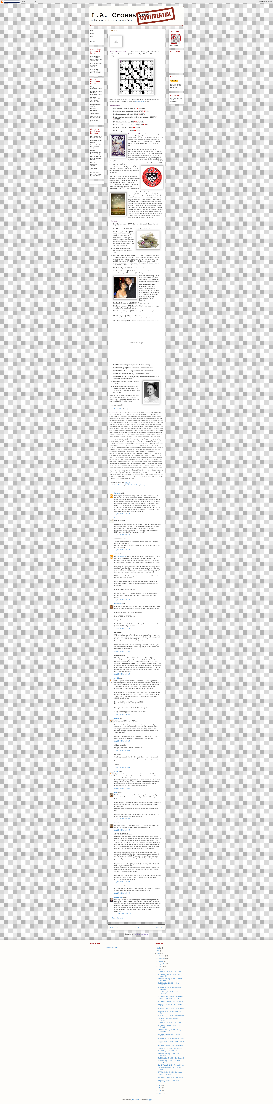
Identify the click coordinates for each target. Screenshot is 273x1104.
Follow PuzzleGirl (115, 409)
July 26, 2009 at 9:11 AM (122, 628)
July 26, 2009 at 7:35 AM (122, 550)
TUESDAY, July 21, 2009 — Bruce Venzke (171, 1008)
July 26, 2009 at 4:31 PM (122, 830)
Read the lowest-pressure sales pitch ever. (176, 86)
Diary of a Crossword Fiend (96, 87)
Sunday (142, 485)
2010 (158, 951)
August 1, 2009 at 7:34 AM (122, 914)
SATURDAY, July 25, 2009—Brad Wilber (170, 996)
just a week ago (122, 556)
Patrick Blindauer (93, 109)
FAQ (91, 36)
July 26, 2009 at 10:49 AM (122, 767)
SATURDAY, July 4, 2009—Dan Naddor (170, 1072)
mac (115, 792)
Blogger (149, 1099)
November (162, 958)
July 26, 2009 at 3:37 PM (122, 819)
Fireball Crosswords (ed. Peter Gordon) (96, 152)
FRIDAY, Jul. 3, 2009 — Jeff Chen (168, 1075)
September (162, 964)
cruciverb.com (139, 101)
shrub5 (116, 678)
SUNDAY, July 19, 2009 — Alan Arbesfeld (171, 1015)
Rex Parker (117, 604)
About (92, 33)
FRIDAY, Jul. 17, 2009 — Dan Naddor (169, 1022)
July (160, 969)
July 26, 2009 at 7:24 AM (122, 535)
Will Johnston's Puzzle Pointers (96, 137)
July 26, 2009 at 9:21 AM (122, 651)
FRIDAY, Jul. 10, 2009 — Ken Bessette (170, 1048)
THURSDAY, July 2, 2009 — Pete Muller (170, 1077)
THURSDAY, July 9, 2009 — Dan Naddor (170, 1051)
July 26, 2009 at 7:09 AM (122, 514)
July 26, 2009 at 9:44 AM (122, 741)
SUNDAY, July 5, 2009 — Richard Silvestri (171, 1065)
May (160, 1088)
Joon (116, 554)
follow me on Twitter (112, 947)
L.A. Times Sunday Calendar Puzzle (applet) (96, 71)
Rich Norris (135, 485)
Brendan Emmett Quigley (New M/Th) (95, 146)
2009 (158, 953)
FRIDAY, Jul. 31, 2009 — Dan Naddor (169, 971)
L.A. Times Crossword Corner (96, 121)
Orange (116, 518)
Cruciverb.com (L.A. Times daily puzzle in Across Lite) (96, 59)
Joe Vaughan (118, 897)
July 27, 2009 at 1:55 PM (122, 893)
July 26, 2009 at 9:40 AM (122, 714)
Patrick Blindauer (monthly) (93, 164)
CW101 (92, 39)
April (160, 1090)
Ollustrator (135, 1099)
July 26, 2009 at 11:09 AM (122, 788)
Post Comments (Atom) (141, 934)
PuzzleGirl (128, 485)
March (161, 1093)
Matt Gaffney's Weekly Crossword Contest (96, 158)
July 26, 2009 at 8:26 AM (122, 600)
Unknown (117, 493)
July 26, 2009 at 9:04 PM (122, 882)
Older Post (159, 927)
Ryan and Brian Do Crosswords (95, 116)
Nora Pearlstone (119, 485)
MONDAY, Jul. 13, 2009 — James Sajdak (171, 1038)
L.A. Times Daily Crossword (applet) (96, 65)
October (161, 961)
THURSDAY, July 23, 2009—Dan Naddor (170, 1001)
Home (137, 927)
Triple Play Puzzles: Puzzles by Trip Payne (96, 174)
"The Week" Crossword (94, 169)
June (160, 1085)
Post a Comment (117, 918)
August (161, 966)
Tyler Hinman (94, 113)
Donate (92, 42)
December (162, 956)
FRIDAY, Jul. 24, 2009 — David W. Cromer (171, 999)
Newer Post (114, 927)
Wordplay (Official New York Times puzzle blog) (95, 99)
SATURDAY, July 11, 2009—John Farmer (170, 1045)
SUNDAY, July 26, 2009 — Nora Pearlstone (130, 35)
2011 (158, 948)
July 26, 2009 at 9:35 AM (122, 674)
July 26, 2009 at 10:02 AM (122, 750)
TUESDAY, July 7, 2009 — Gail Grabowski (171, 1058)
